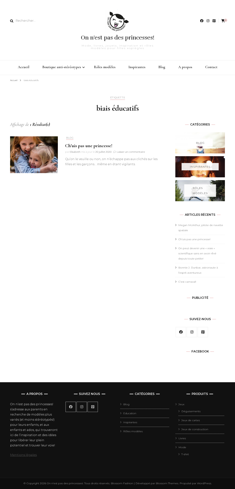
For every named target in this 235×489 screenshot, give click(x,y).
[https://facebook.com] (181, 332)
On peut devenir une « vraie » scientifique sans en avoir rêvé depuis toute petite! (197, 253)
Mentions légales (23, 455)
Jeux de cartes (190, 420)
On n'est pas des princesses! (117, 37)
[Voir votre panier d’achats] (223, 21)
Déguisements (190, 411)
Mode (182, 447)
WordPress (204, 483)
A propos (185, 67)
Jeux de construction (194, 429)
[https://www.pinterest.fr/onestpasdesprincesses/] (93, 407)
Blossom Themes (166, 483)
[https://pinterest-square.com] (203, 332)
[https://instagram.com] (192, 332)
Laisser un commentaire (131, 151)
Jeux (181, 404)
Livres (182, 438)
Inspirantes (137, 67)
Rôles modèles (104, 67)
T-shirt (185, 454)
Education (129, 413)
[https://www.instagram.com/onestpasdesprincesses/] (82, 407)
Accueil (23, 67)
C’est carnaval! (187, 281)
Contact (211, 67)
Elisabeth (75, 151)
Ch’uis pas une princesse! (88, 145)
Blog (161, 67)
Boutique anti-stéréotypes (61, 67)
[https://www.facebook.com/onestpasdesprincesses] (71, 407)
